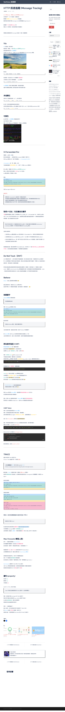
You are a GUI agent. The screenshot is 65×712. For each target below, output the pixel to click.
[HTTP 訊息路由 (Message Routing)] (24, 630)
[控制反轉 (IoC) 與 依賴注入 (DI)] (50, 65)
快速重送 (56, 105)
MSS (55, 89)
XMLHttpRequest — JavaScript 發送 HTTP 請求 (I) (56, 72)
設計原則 (54, 109)
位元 (53, 98)
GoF (56, 86)
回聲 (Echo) (22, 472)
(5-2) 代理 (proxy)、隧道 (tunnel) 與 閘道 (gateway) (13, 14)
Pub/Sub (50, 91)
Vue (60, 93)
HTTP (13, 11)
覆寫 (56, 107)
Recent (57, 42)
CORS (54, 86)
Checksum (51, 86)
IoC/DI (58, 86)
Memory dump (51, 89)
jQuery (50, 87)
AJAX (50, 84)
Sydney (20, 708)
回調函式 (58, 102)
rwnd (53, 91)
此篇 (19, 459)
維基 (22, 350)
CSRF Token (17, 424)
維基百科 (5, 193)
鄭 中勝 (5, 11)
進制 (50, 111)
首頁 (50, 1)
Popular (51, 42)
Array (52, 84)
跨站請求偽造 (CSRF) (25, 392)
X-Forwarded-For (10, 418)
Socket (58, 91)
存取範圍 (55, 103)
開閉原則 (55, 111)
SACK (56, 91)
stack (51, 93)
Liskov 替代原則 (54, 87)
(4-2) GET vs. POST (15, 444)
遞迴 (52, 111)
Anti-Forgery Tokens (18, 432)
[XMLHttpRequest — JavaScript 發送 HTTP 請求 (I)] (50, 71)
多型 (50, 103)
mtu (57, 89)
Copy (43, 439)
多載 (52, 103)
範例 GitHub (59, 1)
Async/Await (56, 84)
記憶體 (51, 109)
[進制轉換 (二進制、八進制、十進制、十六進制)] (50, 46)
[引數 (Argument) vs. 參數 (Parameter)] (50, 60)
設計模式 (57, 109)
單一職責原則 (52, 102)
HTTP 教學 (54, 1)
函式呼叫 (53, 100)
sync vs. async (56, 93)
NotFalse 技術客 (10, 2)
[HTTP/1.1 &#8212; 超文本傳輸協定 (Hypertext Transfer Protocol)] (38, 630)
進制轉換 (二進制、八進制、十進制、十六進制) (57, 47)
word (50, 95)
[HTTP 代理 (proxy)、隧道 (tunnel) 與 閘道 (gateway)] (10, 630)
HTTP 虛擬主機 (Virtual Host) (35, 644)
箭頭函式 (53, 107)
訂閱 (51, 27)
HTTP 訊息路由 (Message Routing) (23, 634)
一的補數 (53, 95)
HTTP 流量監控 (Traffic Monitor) (13, 644)
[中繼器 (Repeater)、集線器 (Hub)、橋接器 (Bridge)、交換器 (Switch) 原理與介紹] (50, 53)
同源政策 (57, 100)
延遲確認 (52, 105)
